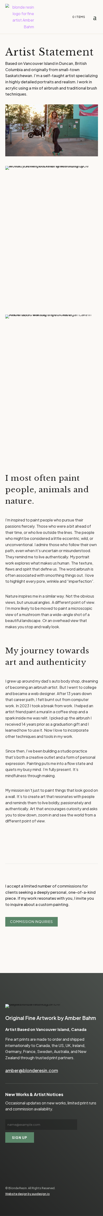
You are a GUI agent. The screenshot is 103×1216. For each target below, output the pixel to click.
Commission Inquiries (31, 921)
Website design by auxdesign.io (27, 1194)
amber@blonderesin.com (31, 1070)
